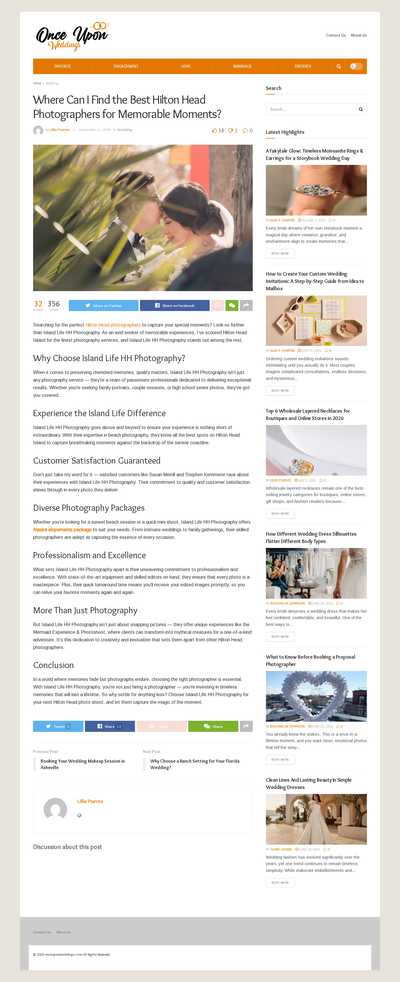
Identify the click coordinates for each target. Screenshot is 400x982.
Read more (280, 253)
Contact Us (336, 35)
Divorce (62, 66)
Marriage (242, 66)
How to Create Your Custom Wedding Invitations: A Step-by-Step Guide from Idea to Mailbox (315, 281)
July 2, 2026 (307, 480)
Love (185, 66)
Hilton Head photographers (113, 324)
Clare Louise (281, 849)
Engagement (126, 66)
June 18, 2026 (309, 849)
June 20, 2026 (322, 726)
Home (37, 83)
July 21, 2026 (311, 350)
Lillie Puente (60, 129)
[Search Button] (361, 109)
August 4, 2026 (313, 220)
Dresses (303, 66)
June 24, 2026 (322, 603)
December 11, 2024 (95, 129)
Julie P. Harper (282, 220)
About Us (359, 35)
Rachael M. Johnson (287, 603)
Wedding (52, 83)
